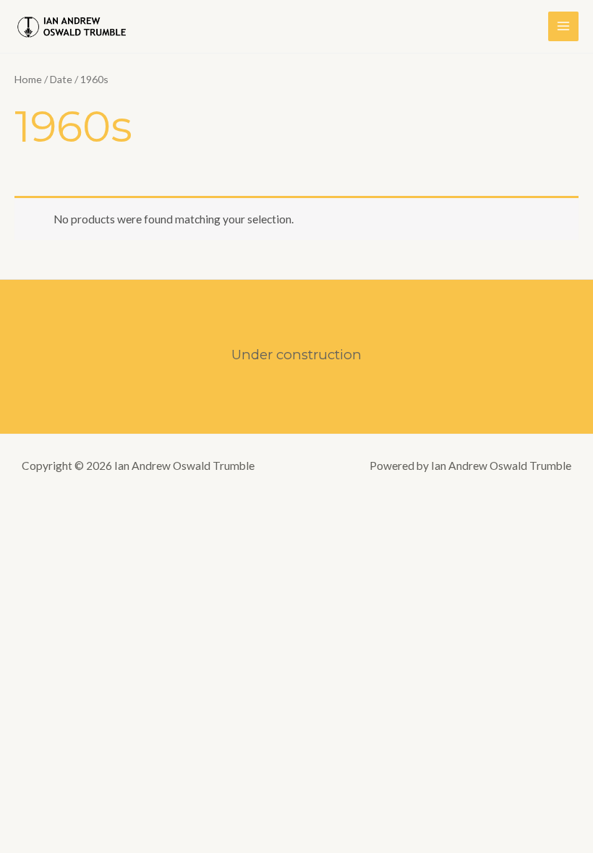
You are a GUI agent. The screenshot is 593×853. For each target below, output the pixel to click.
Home (28, 79)
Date (61, 79)
